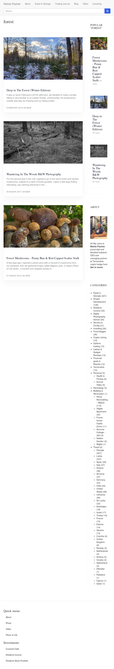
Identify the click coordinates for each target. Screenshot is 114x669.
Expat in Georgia (43, 3)
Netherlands (102, 550)
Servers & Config (98, 324)
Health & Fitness (100, 377)
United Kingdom (100, 541)
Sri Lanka (100, 500)
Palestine (100, 574)
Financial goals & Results (97, 361)
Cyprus (99, 580)
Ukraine (100, 530)
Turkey (99, 515)
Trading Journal (62, 3)
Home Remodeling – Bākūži (102, 399)
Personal (97, 372)
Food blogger (99, 331)
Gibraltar (100, 568)
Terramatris (98, 261)
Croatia (99, 559)
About (27, 3)
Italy (98, 464)
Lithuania (100, 494)
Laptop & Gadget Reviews (97, 352)
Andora (99, 556)
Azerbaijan (101, 506)
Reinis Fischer (12, 4)
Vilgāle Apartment (101, 410)
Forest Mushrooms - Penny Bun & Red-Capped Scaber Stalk (43, 258)
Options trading (97, 345)
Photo (8, 623)
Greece (99, 467)
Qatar (99, 583)
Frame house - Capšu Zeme (100, 422)
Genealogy (98, 387)
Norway (100, 547)
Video (85, 3)
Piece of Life (11, 634)
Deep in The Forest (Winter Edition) (28, 90)
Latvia (99, 456)
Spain (99, 461)
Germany (100, 479)
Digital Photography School (99, 316)
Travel (96, 447)
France (99, 518)
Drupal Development (99, 300)
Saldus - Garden (100, 440)
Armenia (100, 473)
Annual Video (99, 383)
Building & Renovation (98, 392)
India (98, 485)
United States (99, 490)
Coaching (97, 3)
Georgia (100, 450)
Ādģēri (99, 444)
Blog (76, 3)
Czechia (100, 536)
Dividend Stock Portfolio (17, 660)
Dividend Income (97, 309)
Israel (99, 512)
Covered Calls (12, 648)
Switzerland (101, 562)
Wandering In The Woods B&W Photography (34, 174)
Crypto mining (99, 337)
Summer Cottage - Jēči (100, 432)
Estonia (99, 524)
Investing (97, 328)
